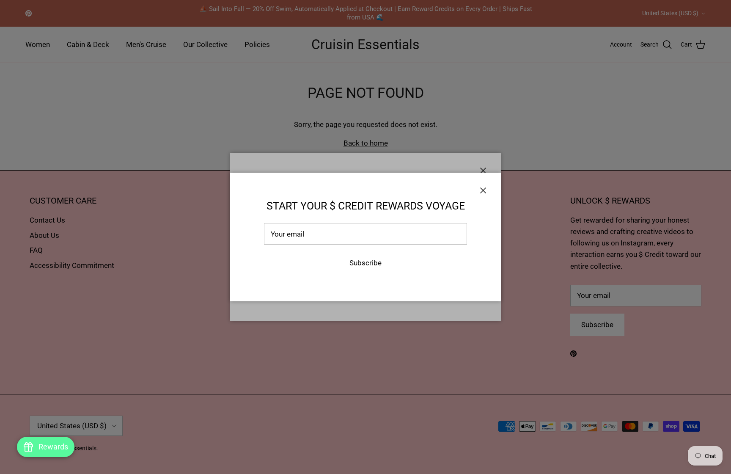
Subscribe (365, 263)
